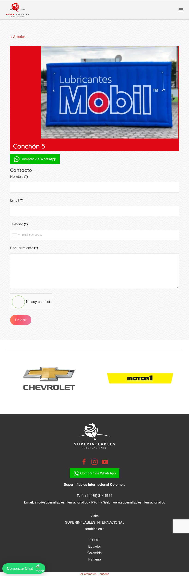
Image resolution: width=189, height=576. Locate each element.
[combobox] (15, 235)
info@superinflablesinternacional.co (61, 502)
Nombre (19, 176)
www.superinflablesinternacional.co (138, 502)
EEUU (94, 539)
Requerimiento (24, 248)
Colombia (94, 552)
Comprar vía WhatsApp (38, 158)
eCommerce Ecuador (94, 574)
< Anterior (17, 36)
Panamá (94, 559)
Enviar (21, 319)
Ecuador (94, 546)
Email (17, 200)
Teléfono (19, 224)
